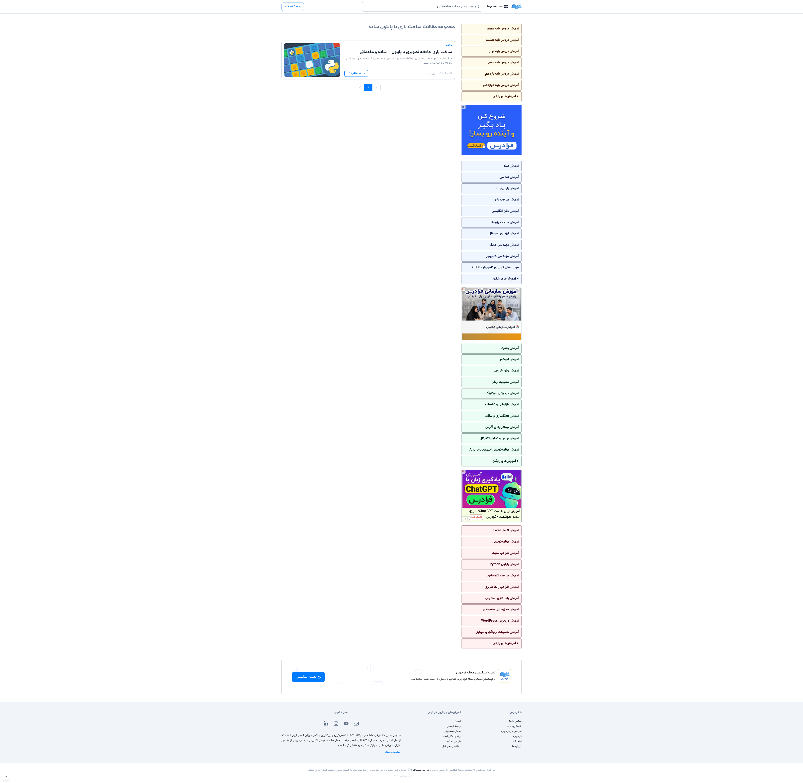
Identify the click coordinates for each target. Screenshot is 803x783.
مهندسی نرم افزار (451, 746)
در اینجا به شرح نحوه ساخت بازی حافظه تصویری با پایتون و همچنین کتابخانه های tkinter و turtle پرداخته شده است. (398, 61)
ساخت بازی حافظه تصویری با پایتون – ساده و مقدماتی (406, 52)
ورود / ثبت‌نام (292, 6)
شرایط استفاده (421, 770)
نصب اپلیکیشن (306, 677)
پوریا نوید (430, 73)
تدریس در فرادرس (511, 731)
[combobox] (419, 7)
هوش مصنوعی (452, 731)
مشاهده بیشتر (392, 752)
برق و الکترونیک (452, 736)
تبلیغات (517, 741)
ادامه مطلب (358, 73)
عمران (458, 721)
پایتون (449, 45)
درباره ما (517, 746)
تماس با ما (515, 721)
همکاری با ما (514, 726)
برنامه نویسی (454, 726)
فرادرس (517, 736)
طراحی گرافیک (453, 741)
